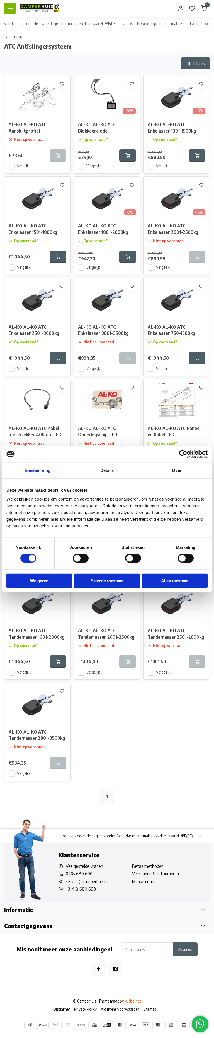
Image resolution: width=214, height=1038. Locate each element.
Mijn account (144, 881)
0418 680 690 (79, 873)
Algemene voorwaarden (120, 1009)
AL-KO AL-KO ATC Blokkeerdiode (97, 127)
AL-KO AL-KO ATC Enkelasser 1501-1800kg (33, 229)
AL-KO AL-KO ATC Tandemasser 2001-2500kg (106, 634)
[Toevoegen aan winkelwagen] (127, 155)
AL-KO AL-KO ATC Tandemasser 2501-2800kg (176, 634)
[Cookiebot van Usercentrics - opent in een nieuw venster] (183, 454)
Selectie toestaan (107, 580)
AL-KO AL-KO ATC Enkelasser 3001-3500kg (103, 330)
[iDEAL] (30, 1025)
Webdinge (133, 1001)
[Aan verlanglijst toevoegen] (62, 83)
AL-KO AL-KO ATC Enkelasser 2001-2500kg (173, 229)
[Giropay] (107, 1025)
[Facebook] (99, 969)
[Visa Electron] (145, 1025)
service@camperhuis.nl (87, 881)
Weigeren (39, 580)
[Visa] (132, 1025)
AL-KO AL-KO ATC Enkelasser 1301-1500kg (172, 127)
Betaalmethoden (148, 866)
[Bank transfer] (56, 1025)
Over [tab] (176, 470)
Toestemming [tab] (37, 470)
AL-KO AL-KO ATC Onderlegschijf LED (97, 431)
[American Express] (171, 1025)
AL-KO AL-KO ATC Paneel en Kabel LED (174, 431)
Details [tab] (107, 470)
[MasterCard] (120, 1025)
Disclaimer (62, 1009)
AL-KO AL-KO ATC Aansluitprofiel (28, 127)
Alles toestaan (175, 580)
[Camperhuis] (39, 8)
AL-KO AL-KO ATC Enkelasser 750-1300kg (171, 330)
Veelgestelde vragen (84, 866)
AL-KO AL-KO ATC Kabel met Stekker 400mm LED (35, 431)
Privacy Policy (85, 1009)
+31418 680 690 (81, 889)
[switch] (81, 558)
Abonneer (185, 949)
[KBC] (94, 1025)
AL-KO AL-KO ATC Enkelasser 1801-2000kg (103, 229)
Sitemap (150, 1009)
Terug (16, 36)
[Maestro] (158, 1025)
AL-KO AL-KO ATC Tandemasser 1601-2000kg (36, 634)
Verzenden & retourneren (155, 873)
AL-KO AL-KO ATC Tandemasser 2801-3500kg (37, 735)
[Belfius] (81, 1025)
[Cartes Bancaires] (184, 1025)
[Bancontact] (68, 1025)
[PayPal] (43, 1025)
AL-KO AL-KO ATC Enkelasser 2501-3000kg (34, 330)
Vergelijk (24, 166)
